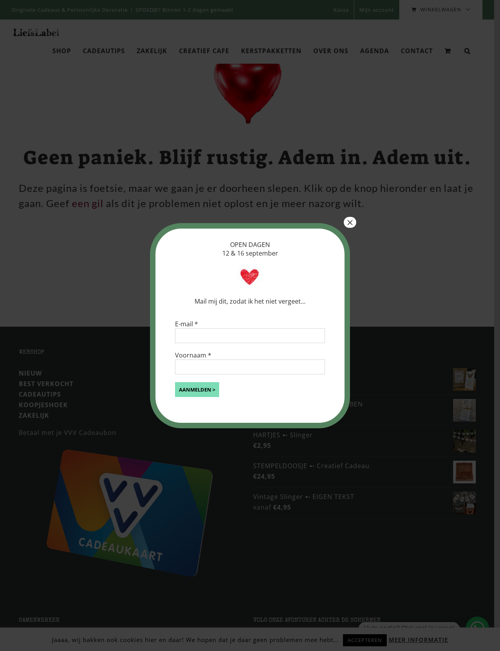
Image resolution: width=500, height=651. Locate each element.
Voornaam (193, 355)
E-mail (186, 324)
